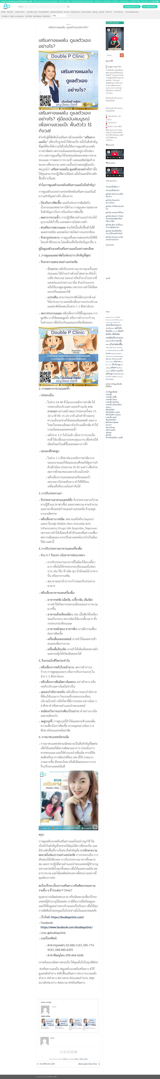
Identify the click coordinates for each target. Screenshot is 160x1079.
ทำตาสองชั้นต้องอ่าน (132, 12)
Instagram (37, 16)
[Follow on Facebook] (150, 1)
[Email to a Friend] (68, 1052)
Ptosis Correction (110, 320)
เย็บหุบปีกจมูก (75, 12)
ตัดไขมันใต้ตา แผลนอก (113, 415)
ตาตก (107, 341)
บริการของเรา (107, 1)
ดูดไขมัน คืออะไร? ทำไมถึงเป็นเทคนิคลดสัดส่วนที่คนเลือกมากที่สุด (114, 218)
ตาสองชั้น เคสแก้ (32, 12)
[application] (115, 154)
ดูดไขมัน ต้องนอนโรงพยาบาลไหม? (89, 1029)
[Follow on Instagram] (152, 1)
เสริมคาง (68, 24)
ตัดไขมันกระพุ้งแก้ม (56, 12)
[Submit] (68, 6)
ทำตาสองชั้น (51, 1025)
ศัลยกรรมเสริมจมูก (109, 361)
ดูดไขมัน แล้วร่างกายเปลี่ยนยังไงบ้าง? (75, 1029)
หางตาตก (110, 364)
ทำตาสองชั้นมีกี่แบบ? (45, 1028)
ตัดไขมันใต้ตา (120, 338)
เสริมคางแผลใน (86, 12)
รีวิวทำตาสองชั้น (112, 356)
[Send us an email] (155, 1)
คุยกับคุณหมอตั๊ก (88, 1)
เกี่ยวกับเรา (98, 1)
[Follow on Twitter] (154, 1)
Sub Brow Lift (116, 322)
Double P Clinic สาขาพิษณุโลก (139, 1)
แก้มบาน (110, 376)
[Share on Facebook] (61, 1052)
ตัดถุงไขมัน (115, 331)
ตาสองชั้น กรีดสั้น (111, 397)
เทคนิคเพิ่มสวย (124, 1)
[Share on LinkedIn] (75, 1052)
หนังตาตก (117, 361)
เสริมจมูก (95, 12)
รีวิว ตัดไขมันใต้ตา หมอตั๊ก (114, 438)
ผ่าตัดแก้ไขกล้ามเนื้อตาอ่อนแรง (114, 350)
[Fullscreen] (122, 157)
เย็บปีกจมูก (116, 364)
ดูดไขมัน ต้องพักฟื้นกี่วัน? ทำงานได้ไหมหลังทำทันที (114, 232)
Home (3, 12)
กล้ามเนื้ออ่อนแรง (110, 328)
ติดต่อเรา (115, 1)
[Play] (108, 157)
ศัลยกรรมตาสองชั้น (117, 359)
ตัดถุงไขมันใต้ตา (44, 12)
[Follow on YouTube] (157, 1)
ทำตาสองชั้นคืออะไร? (59, 1028)
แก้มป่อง (114, 376)
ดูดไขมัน (101, 12)
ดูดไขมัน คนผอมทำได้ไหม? (115, 212)
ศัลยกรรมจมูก (119, 356)
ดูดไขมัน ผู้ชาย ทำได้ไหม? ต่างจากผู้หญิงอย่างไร (114, 226)
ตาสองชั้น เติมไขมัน (112, 402)
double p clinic (109, 317)
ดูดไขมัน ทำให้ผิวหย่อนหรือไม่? (115, 207)
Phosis (114, 317)
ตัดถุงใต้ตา (109, 331)
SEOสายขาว (110, 322)
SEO (116, 320)
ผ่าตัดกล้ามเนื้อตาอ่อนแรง (111, 347)
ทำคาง (107, 344)
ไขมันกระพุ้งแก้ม (110, 379)
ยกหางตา (67, 12)
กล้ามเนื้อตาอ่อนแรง (113, 325)
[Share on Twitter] (65, 1052)
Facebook (46, 16)
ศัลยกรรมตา (109, 359)
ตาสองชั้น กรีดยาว (111, 399)
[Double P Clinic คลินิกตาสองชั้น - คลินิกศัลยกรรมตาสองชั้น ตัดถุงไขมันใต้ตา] (8, 6)
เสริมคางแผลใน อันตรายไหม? (88, 1064)
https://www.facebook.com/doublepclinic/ (67, 927)
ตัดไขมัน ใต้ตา (19, 12)
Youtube (28, 16)
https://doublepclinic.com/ (67, 917)
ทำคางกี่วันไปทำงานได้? (47, 1064)
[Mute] (120, 157)
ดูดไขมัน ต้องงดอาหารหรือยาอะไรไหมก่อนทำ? (114, 238)
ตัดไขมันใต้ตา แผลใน (113, 412)
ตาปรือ (111, 341)
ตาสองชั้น (10, 12)
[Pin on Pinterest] (72, 1052)
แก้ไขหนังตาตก (120, 376)
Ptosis (118, 317)
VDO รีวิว (109, 12)
